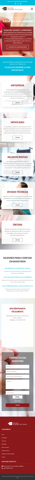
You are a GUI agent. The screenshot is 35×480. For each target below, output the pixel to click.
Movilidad (4, 444)
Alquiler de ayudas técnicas (8, 453)
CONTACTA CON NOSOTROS (18, 47)
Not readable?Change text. (17, 401)
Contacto (4, 441)
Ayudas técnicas (5, 450)
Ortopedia (4, 437)
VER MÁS (17, 102)
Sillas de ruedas (5, 447)
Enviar (18, 405)
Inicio (3, 434)
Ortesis (3, 457)
